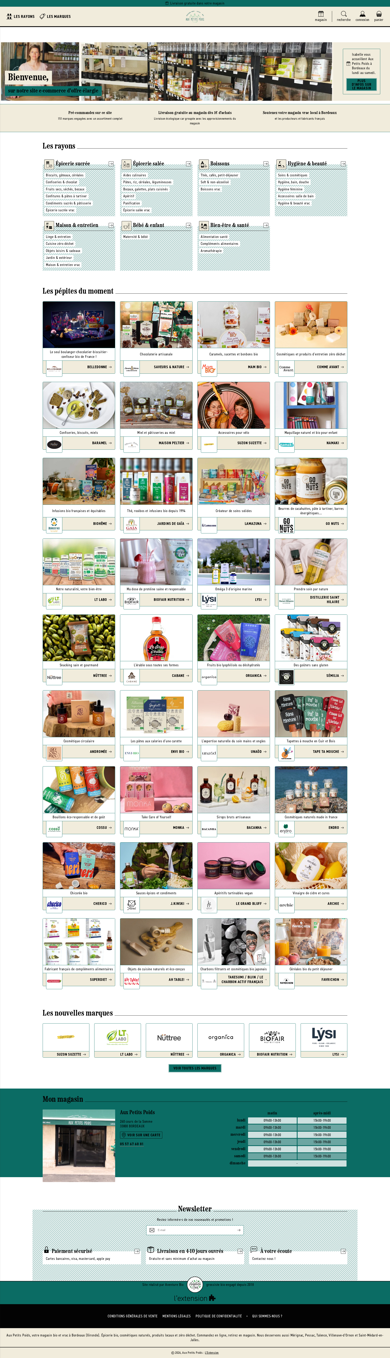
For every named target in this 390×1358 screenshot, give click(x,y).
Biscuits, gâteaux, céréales (65, 175)
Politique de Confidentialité (219, 1316)
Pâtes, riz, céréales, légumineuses (147, 182)
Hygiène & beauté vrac (294, 203)
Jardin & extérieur (59, 257)
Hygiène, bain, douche (293, 182)
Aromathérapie (211, 250)
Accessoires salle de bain (296, 196)
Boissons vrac (210, 189)
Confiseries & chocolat (61, 182)
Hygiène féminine (290, 189)
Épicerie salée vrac (136, 210)
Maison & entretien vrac (63, 264)
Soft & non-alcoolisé (215, 182)
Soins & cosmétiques (293, 175)
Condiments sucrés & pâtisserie (68, 203)
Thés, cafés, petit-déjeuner (219, 175)
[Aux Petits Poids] (195, 16)
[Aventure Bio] (195, 1285)
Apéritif (128, 196)
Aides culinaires (134, 175)
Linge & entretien (58, 236)
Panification (131, 203)
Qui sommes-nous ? (267, 1316)
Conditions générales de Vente (133, 1316)
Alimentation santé (214, 236)
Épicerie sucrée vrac (60, 210)
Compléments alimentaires (219, 243)
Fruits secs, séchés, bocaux (65, 189)
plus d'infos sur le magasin (362, 84)
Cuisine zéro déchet (60, 243)
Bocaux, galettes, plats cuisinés (145, 189)
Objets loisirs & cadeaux (63, 250)
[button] (344, 16)
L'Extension (212, 1352)
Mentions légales (176, 1316)
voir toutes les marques (194, 1068)
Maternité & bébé (135, 236)
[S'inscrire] (235, 1230)
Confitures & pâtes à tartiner (66, 196)
